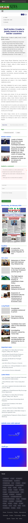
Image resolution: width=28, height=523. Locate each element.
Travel (13, 518)
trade (16, 503)
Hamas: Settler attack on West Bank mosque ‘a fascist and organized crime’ (14, 411)
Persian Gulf (6, 496)
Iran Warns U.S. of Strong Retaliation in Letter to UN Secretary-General (14, 366)
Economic (10, 512)
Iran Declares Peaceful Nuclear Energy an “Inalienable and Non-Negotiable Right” (12, 355)
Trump (21, 503)
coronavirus (19, 478)
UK (15, 505)
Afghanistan (6, 478)
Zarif (19, 507)
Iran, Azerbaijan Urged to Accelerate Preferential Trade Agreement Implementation (14, 378)
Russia (5, 501)
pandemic (19, 494)
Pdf (17, 518)
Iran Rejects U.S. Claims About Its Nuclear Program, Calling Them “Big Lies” (12, 350)
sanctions (12, 501)
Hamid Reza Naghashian (8, 485)
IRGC (5, 489)
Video (20, 518)
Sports (8, 518)
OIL (22, 492)
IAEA (5, 487)
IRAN (15, 487)
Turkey (5, 505)
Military (24, 515)
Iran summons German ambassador (11, 370)
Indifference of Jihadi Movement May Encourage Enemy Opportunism (14, 391)
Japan (16, 489)
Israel (10, 489)
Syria (5, 503)
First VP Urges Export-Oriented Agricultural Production (13, 400)
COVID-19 (17, 480)
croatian (18, 132)
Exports (18, 483)
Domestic (5, 515)
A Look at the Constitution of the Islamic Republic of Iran (12, 404)
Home (4, 512)
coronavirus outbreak (8, 480)
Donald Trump (6, 483)
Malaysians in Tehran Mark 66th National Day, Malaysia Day (18, 262)
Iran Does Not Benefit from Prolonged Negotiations (11, 359)
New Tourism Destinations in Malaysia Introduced (18, 287)
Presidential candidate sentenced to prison (18, 310)
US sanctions (6, 507)
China (13, 478)
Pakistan (5, 494)
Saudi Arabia (19, 501)
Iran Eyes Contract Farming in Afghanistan (12, 408)
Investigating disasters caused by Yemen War (18, 332)
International (22, 512)
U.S (10, 505)
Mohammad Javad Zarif (8, 132)
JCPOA (21, 489)
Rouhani (24, 498)
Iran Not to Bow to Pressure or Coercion (12, 363)
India (10, 487)
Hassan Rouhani (20, 485)
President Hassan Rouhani (9, 498)
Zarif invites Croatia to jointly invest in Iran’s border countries (14, 31)
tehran (10, 503)
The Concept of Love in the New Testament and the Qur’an (18, 270)
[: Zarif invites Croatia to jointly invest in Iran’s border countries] (25, 14)
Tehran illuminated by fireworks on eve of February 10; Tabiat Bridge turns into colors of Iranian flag (18, 150)
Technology (17, 515)
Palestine (12, 494)
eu (13, 483)
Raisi (18, 498)
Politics (16, 512)
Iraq (20, 487)
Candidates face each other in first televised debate (18, 325)
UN (19, 505)
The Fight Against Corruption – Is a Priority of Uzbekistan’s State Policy (17, 279)
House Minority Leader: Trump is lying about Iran (13, 382)
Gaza (24, 483)
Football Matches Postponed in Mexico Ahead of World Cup (14, 415)
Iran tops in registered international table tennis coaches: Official (14, 386)
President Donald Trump (16, 496)
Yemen (13, 507)
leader (5, 492)
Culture (11, 515)
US (24, 505)
